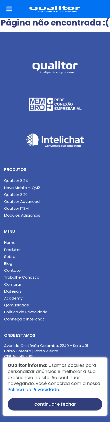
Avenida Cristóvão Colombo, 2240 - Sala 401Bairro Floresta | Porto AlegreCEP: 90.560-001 (46, 351)
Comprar (12, 284)
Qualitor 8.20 (16, 194)
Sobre (9, 256)
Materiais (12, 291)
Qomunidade (16, 305)
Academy (13, 298)
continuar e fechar (55, 404)
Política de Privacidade (26, 312)
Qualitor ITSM (16, 208)
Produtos (12, 249)
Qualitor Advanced (22, 201)
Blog (8, 263)
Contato (12, 270)
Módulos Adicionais (22, 215)
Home (10, 242)
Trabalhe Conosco (21, 277)
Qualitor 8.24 (16, 180)
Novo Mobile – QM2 (22, 187)
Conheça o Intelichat (24, 319)
